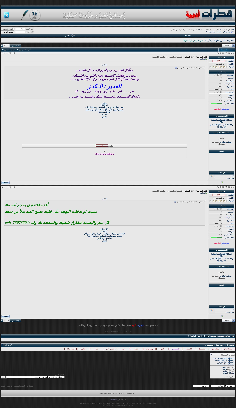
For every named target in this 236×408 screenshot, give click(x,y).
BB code (230, 367)
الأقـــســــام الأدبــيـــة (210, 30)
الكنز (192, 57)
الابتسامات (230, 369)
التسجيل (187, 35)
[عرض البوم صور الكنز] (222, 183)
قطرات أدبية (227, 30)
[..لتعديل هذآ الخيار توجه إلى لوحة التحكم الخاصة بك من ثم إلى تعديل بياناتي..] (221, 110)
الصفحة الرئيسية (19, 386)
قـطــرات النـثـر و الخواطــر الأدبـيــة (184, 30)
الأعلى (3, 386)
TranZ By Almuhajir (149, 403)
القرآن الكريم (70, 35)
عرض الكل (7, 345)
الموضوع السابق (124, 331)
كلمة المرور (30, 32)
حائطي (221, 138)
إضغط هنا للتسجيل (218, 143)
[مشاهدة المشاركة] (176, 67)
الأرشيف (10, 386)
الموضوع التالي (112, 331)
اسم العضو (30, 29)
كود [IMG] (231, 371)
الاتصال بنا (30, 386)
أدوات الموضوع (25, 50)
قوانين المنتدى (229, 377)
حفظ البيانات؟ (7, 29)
